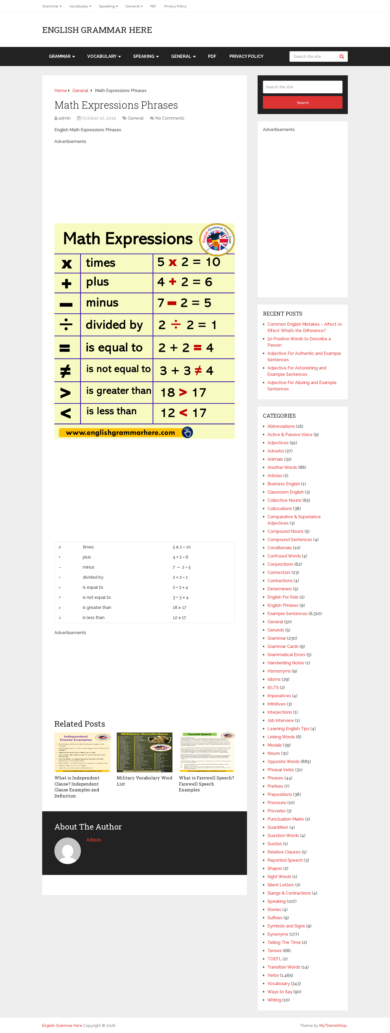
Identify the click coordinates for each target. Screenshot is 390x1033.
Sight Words (279, 876)
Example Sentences (287, 613)
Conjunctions (280, 564)
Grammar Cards (282, 646)
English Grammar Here (97, 29)
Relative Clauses (284, 852)
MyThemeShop (333, 1025)
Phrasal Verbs (280, 769)
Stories (274, 909)
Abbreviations (281, 426)
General (132, 6)
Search (342, 56)
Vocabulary (78, 6)
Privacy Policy (175, 6)
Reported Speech (285, 860)
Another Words (282, 467)
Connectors (279, 572)
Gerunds (275, 630)
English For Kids (282, 597)
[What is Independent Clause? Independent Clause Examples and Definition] (82, 752)
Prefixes (275, 786)
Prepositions (279, 794)
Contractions (280, 580)
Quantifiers (277, 827)
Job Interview (280, 720)
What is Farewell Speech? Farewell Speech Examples (206, 783)
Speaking (107, 6)
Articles (274, 475)
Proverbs (276, 810)
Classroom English (285, 492)
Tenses (274, 950)
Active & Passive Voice (290, 434)
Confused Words (284, 556)
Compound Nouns (285, 531)
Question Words (283, 835)
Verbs (273, 975)
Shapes (274, 868)
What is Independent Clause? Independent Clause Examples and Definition (76, 786)
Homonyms (279, 671)
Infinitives (276, 704)
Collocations (279, 508)
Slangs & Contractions (289, 893)
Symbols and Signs (286, 926)
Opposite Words (283, 761)
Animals (275, 459)
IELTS (273, 687)
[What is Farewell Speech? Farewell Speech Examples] (207, 752)
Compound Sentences (289, 539)
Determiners (279, 588)
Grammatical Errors (286, 654)
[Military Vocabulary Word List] (145, 752)
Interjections (279, 712)
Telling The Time (284, 942)
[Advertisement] (144, 182)
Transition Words (283, 967)
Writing (274, 1000)
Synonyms (277, 934)
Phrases (275, 778)
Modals (274, 745)
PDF (153, 6)
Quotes (274, 843)
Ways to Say (279, 991)
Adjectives (278, 442)
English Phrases (282, 605)
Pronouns (276, 802)
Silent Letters (280, 884)
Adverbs (275, 451)
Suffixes (275, 917)
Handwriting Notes (285, 662)
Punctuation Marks (285, 819)
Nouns (273, 753)
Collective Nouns (284, 500)
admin (64, 118)
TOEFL (274, 958)
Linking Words (281, 736)
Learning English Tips (288, 728)
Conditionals (279, 547)
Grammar (50, 6)
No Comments (169, 118)
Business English (283, 483)
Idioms (274, 679)
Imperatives (279, 695)
